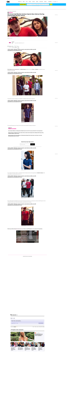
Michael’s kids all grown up (18, 228)
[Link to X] (57, 1)
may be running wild (15, 69)
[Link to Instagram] (55, 1)
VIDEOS (37, 1)
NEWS (24, 1)
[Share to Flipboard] (15, 46)
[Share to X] (13, 46)
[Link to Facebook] (53, 1)
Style (27, 1)
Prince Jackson (14, 11)
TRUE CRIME (41, 1)
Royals (30, 1)
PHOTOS (33, 1)
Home (8, 11)
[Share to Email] (18, 46)
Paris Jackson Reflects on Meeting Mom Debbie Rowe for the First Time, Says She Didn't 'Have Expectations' (25, 130)
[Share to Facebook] (10, 46)
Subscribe (50, 1)
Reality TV (20, 1)
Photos (11, 11)
